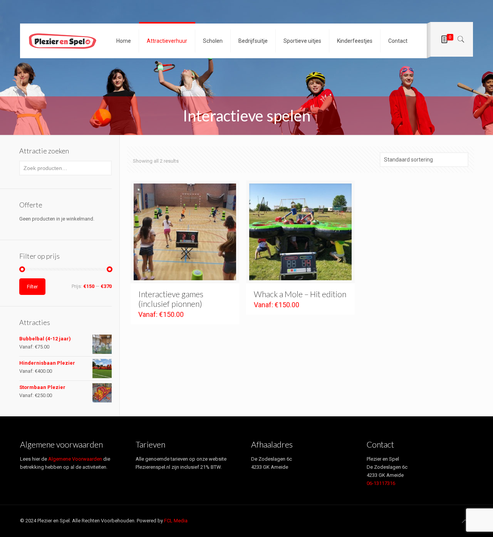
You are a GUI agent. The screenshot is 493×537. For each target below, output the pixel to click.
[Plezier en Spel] (62, 41)
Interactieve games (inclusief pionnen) (170, 298)
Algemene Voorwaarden (75, 459)
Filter (32, 287)
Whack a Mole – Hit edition (300, 294)
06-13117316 (381, 483)
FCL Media (176, 521)
